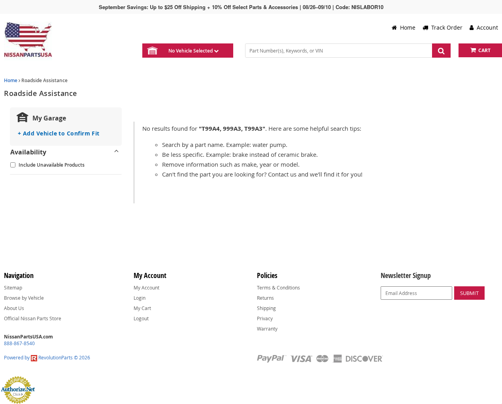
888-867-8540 (19, 343)
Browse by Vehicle (24, 298)
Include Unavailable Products (52, 165)
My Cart (142, 308)
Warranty (267, 328)
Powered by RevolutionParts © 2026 (47, 357)
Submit (469, 293)
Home (10, 80)
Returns (265, 298)
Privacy (265, 318)
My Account (146, 287)
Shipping (266, 308)
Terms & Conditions (278, 287)
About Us (14, 308)
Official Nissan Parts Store (32, 318)
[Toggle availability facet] (116, 152)
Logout (141, 318)
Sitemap (13, 287)
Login (139, 298)
